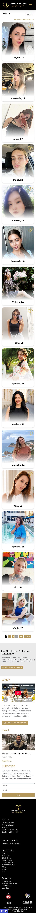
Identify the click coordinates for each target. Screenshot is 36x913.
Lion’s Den (5, 888)
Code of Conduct (18, 911)
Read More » (7, 761)
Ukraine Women (7, 863)
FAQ (3, 871)
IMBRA (4, 869)
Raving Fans (6, 856)
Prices (4, 867)
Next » (27, 636)
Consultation (6, 881)
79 (21, 636)
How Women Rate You (9, 884)
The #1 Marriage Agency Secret (16, 753)
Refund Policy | (24, 909)
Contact (4, 854)
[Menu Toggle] (30, 5)
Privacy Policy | (27, 907)
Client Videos (6, 858)
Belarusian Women (8, 865)
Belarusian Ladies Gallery (23, 19)
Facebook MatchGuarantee (11, 844)
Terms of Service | (13, 909)
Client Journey (7, 860)
